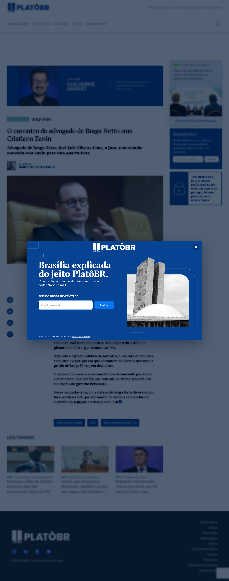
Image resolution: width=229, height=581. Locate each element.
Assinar (104, 305)
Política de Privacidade (81, 336)
